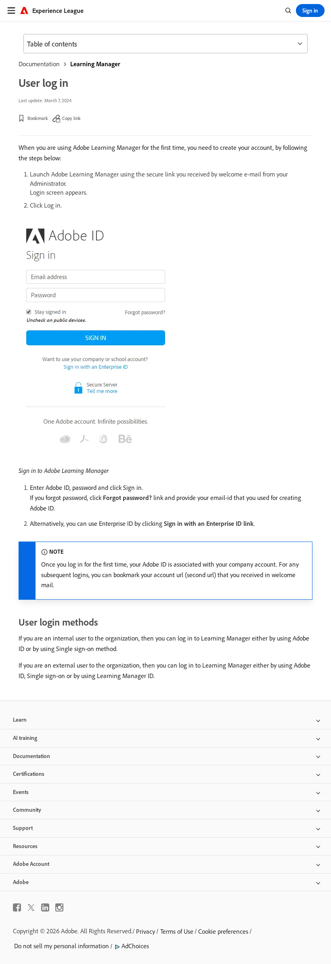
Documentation (39, 64)
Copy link (71, 118)
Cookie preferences (223, 931)
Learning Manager (95, 64)
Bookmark (37, 118)
